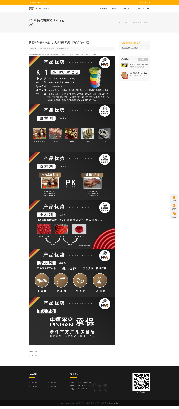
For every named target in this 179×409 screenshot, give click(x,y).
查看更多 (143, 59)
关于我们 (114, 8)
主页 (120, 22)
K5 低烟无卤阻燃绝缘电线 (129, 48)
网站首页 (103, 8)
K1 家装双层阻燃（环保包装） (140, 22)
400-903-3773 (82, 386)
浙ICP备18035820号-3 (111, 403)
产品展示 (126, 8)
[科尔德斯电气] (39, 8)
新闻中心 (138, 8)
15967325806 (82, 389)
